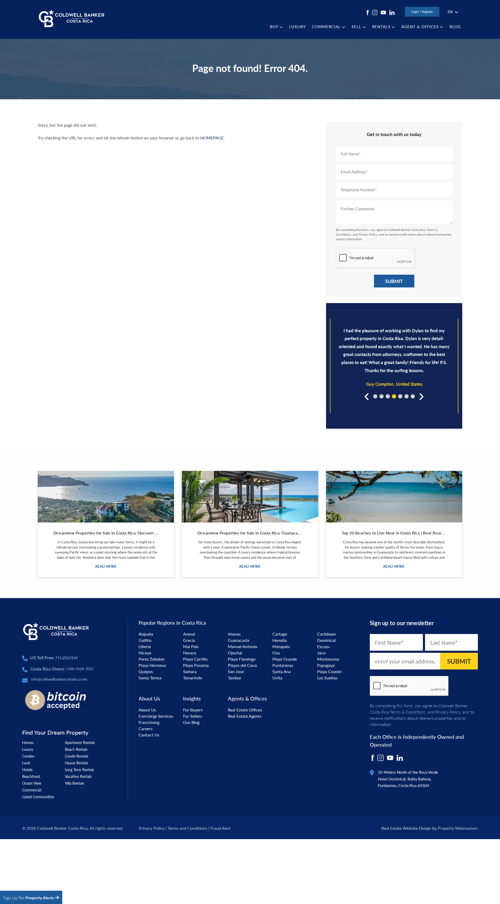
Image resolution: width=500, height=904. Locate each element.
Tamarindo (192, 678)
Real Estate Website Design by (409, 828)
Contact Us (149, 735)
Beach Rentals (76, 749)
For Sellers (192, 716)
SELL (357, 26)
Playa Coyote (329, 671)
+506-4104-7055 (79, 668)
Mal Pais (191, 646)
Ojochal (235, 653)
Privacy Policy (368, 234)
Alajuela (146, 634)
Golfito (145, 640)
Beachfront (31, 776)
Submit (394, 281)
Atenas (234, 634)
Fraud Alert (220, 828)
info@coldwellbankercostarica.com (59, 679)
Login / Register (422, 11)
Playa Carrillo (195, 659)
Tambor (234, 678)
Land (26, 762)
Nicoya (145, 653)
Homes (28, 742)
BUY (274, 26)
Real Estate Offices (245, 710)
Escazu (323, 646)
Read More (106, 566)
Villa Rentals (74, 783)
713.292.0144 (66, 657)
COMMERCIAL (327, 26)
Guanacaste (238, 640)
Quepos (146, 671)
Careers (146, 728)
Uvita (277, 678)
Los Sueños (327, 678)
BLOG (455, 26)
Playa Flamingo (241, 659)
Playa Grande (284, 659)
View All (454, 458)
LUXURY (297, 26)
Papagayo (326, 665)
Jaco (321, 653)
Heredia (279, 640)
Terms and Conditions (187, 828)
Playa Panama (196, 665)
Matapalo (281, 646)
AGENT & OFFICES (420, 26)
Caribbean (326, 634)
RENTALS (382, 26)
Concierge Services (156, 716)
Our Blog (191, 722)
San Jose (236, 671)
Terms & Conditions (408, 712)
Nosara (189, 653)
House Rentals (76, 762)
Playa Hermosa (152, 665)
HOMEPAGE (212, 138)
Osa (276, 653)
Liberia (145, 646)
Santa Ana (281, 671)
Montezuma (328, 659)
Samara (190, 671)
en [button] (450, 11)
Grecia (189, 640)
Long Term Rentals (79, 769)
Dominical (326, 640)
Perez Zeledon (152, 659)
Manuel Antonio (242, 646)
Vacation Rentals (78, 776)
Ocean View (31, 783)
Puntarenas (282, 665)
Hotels (27, 769)
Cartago (279, 634)
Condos (28, 756)
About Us (147, 710)
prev (367, 396)
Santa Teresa (150, 678)
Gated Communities (38, 796)
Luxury (27, 749)
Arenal (189, 634)
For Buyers (193, 710)
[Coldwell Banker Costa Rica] (71, 18)
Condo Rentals (76, 756)
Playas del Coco (242, 665)
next (421, 396)
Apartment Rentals (80, 742)
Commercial (31, 789)
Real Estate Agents (244, 716)
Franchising (149, 722)
